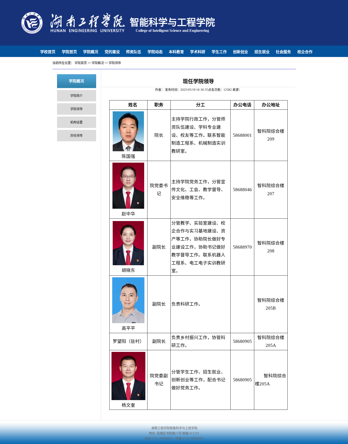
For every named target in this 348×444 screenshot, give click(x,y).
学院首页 (69, 52)
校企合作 (304, 52)
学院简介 (76, 95)
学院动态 (155, 52)
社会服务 (283, 52)
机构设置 (76, 122)
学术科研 (197, 52)
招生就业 (262, 52)
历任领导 (76, 135)
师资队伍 (133, 52)
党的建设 (112, 52)
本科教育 (176, 52)
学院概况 (90, 52)
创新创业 (240, 52)
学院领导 (115, 63)
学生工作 (219, 52)
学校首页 (47, 52)
